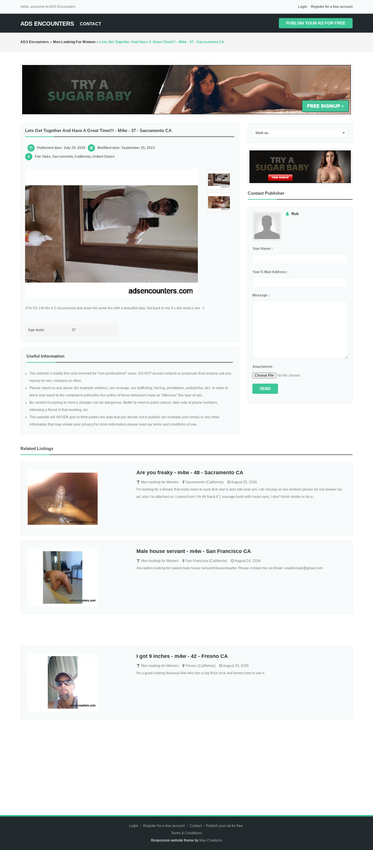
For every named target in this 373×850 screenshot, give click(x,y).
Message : (261, 295)
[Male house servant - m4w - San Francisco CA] (78, 577)
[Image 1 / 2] (111, 234)
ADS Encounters (47, 23)
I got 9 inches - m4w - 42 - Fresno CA (182, 656)
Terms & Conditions (186, 833)
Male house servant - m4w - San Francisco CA (193, 551)
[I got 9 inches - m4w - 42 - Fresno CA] (78, 682)
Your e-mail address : (270, 272)
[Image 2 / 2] (221, 202)
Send (265, 388)
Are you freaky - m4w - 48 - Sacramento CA (189, 472)
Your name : (262, 249)
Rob (295, 214)
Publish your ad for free (315, 23)
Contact (90, 23)
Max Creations (210, 840)
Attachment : (263, 367)
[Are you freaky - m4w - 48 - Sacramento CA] (78, 499)
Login (302, 7)
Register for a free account (332, 7)
